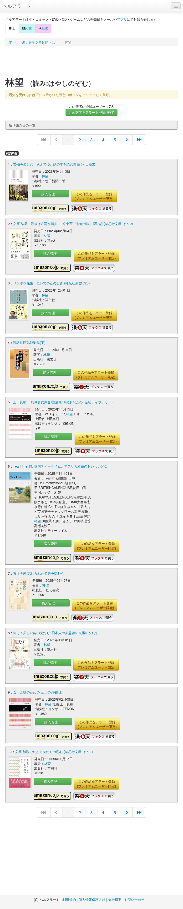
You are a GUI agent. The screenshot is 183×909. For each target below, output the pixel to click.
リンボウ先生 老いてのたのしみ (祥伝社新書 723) (51, 283)
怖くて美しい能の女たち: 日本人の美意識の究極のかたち (55, 632)
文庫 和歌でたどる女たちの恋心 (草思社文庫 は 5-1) (54, 751)
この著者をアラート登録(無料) (91, 112)
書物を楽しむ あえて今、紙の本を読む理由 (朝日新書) (55, 164)
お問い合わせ (134, 899)
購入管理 (48, 193)
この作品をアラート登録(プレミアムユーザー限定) (94, 196)
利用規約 (69, 899)
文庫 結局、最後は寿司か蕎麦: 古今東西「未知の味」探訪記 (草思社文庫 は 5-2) (73, 223)
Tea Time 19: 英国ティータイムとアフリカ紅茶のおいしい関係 (60, 466)
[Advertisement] (91, 63)
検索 (45, 28)
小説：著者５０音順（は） (38, 42)
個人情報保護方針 (92, 899)
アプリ (122, 19)
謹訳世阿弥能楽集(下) (29, 342)
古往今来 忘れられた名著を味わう (38, 573)
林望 (45, 176)
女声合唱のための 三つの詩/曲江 (37, 692)
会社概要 (115, 899)
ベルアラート (16, 5)
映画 (28, 28)
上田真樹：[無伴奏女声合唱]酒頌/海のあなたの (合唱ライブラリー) (63, 402)
